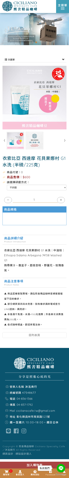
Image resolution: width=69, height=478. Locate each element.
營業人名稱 (17, 386)
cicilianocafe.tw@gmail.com (35, 410)
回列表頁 (34, 335)
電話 (12, 398)
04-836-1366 (24, 398)
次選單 (11, 59)
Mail (12, 410)
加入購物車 (35, 465)
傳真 (12, 404)
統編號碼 (15, 392)
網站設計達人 (24, 453)
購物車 (6, 473)
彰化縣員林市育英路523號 (33, 416)
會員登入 (20, 474)
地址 (12, 416)
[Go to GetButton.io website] (61, 475)
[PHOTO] (34, 97)
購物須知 (35, 474)
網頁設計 (8, 453)
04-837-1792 (25, 404)
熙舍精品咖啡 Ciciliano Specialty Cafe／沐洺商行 (20, 6)
